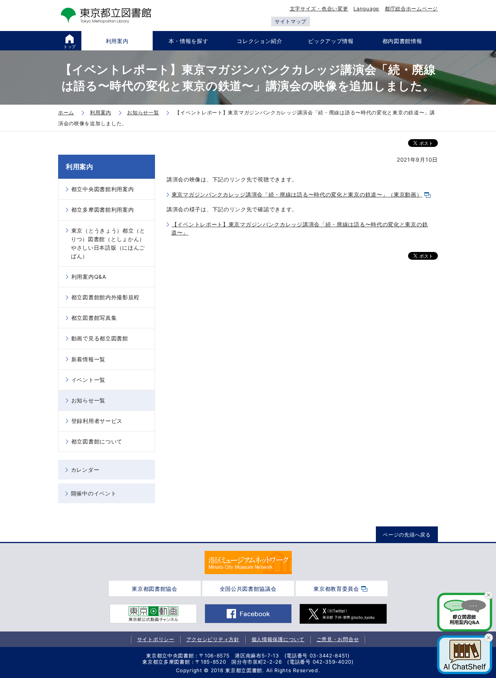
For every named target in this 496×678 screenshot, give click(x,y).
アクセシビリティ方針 (212, 639)
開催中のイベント (94, 493)
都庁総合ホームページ (411, 8)
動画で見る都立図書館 (99, 338)
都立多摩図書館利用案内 (102, 209)
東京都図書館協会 (154, 588)
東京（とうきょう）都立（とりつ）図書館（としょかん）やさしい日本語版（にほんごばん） (108, 243)
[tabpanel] (248, 562)
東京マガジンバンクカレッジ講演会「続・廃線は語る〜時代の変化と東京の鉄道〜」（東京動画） (297, 194)
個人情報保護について (278, 639)
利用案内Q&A (88, 276)
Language (366, 8)
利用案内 (79, 167)
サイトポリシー (155, 639)
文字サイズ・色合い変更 (319, 8)
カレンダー (85, 469)
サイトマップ (291, 21)
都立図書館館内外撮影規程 (105, 297)
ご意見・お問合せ (338, 639)
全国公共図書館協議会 (248, 588)
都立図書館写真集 (94, 317)
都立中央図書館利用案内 (102, 189)
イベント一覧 (88, 379)
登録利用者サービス (96, 420)
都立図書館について (96, 441)
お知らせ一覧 (88, 400)
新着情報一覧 (88, 359)
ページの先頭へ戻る (407, 534)
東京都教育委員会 (336, 588)
